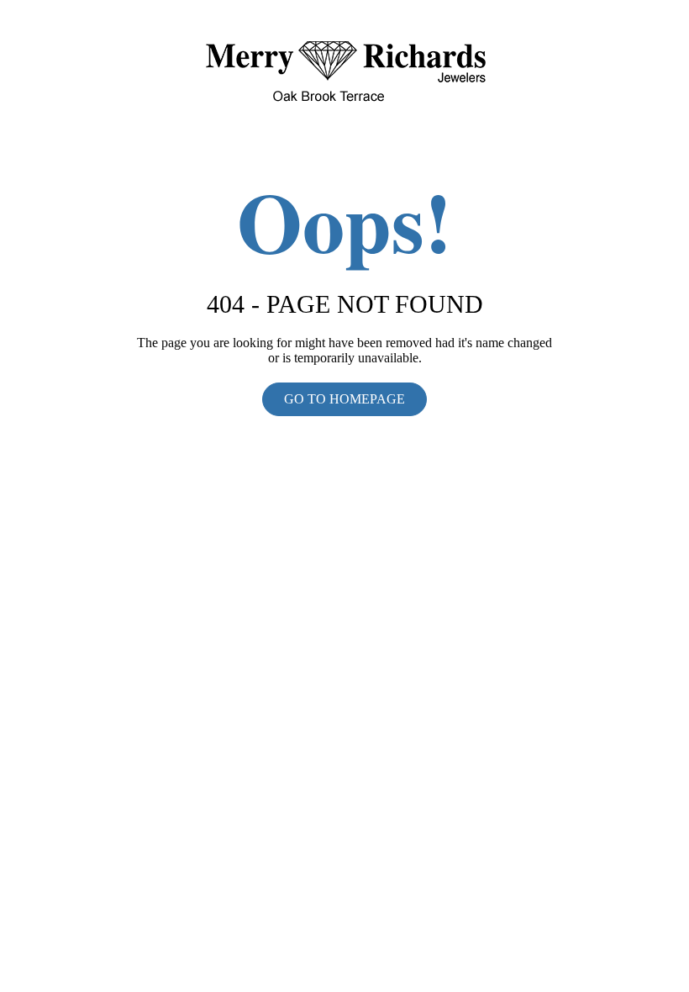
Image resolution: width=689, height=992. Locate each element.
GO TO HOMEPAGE (344, 399)
